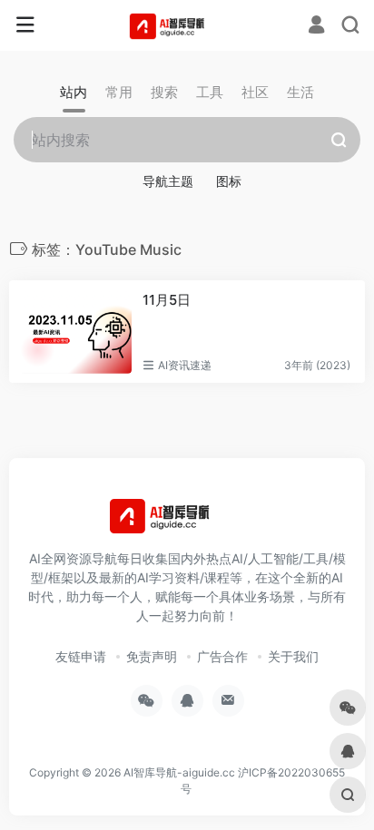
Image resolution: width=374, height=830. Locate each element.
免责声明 (151, 656)
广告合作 (222, 656)
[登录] (316, 27)
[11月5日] (76, 332)
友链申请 (80, 656)
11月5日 (167, 299)
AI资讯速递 (185, 365)
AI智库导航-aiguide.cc (179, 772)
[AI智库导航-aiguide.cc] (187, 25)
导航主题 (168, 181)
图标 (228, 181)
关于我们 (293, 656)
